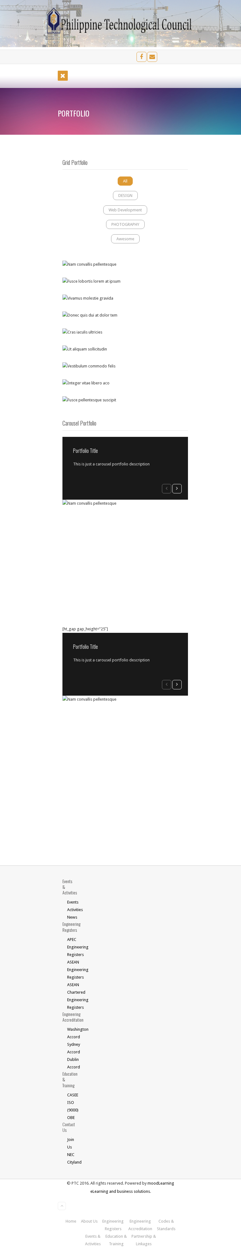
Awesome (125, 238)
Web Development (125, 210)
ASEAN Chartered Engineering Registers (70, 996)
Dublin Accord (70, 1063)
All (125, 181)
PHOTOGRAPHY (125, 224)
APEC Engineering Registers (70, 947)
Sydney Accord (70, 1048)
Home (71, 1221)
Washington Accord (70, 1033)
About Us (89, 1221)
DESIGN (125, 195)
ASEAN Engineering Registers (70, 970)
